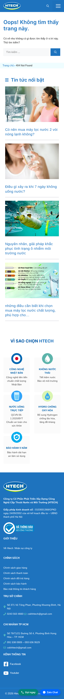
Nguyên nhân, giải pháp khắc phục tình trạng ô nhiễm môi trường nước (29, 248)
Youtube (14, 672)
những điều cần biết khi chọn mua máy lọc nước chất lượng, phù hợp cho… (30, 310)
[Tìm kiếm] (55, 52)
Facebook (15, 663)
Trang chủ (8, 65)
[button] (47, 6)
